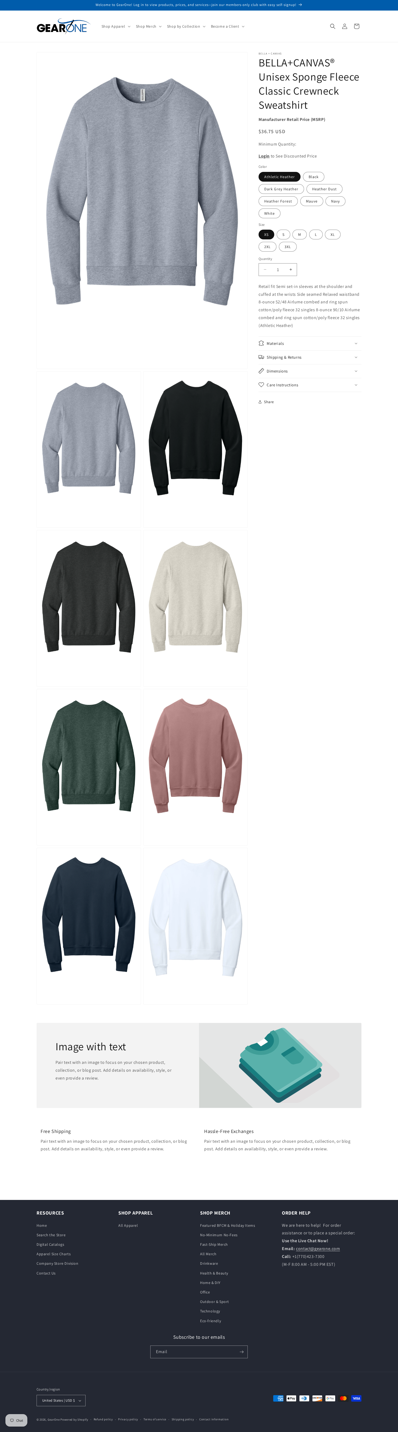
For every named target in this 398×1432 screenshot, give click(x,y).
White (269, 213)
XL (333, 234)
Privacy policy (128, 1419)
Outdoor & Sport (214, 1301)
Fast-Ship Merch (214, 1244)
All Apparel (128, 1225)
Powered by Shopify (74, 1419)
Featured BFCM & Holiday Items (227, 1225)
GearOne (54, 1419)
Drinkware (209, 1263)
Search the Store (51, 1234)
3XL (288, 246)
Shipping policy (183, 1419)
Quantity (265, 258)
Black (314, 176)
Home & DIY (210, 1282)
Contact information (214, 1419)
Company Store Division (57, 1263)
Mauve (312, 201)
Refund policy (103, 1419)
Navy (335, 201)
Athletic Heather (279, 176)
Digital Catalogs (50, 1244)
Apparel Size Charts (54, 1253)
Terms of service (154, 1419)
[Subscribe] (241, 1352)
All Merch (208, 1253)
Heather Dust (324, 189)
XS (266, 234)
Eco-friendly (210, 1320)
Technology (210, 1311)
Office (205, 1292)
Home (42, 1225)
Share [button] (269, 401)
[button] (115, 26)
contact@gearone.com (318, 1248)
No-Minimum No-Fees (219, 1234)
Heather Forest (278, 201)
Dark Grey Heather (281, 189)
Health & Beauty (214, 1273)
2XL (267, 246)
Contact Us (46, 1273)
